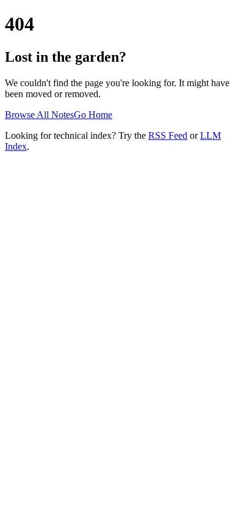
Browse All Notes (39, 114)
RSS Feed (167, 135)
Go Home (93, 114)
